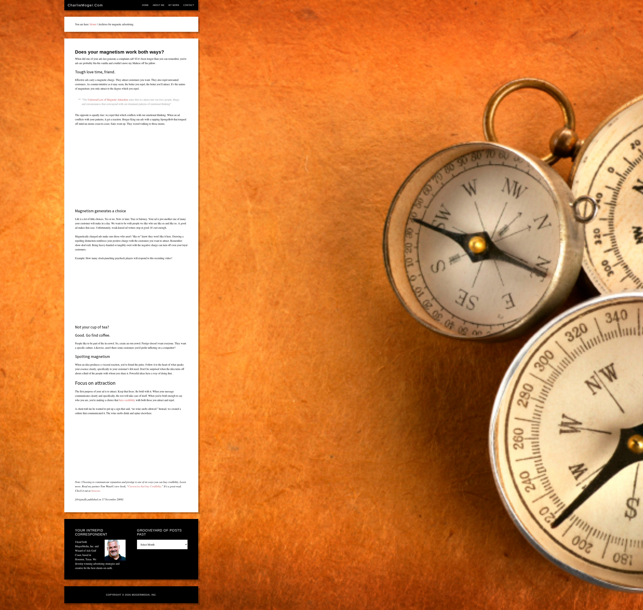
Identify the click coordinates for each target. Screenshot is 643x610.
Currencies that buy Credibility (144, 486)
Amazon (95, 490)
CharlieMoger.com (85, 5)
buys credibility (127, 400)
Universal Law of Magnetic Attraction (108, 99)
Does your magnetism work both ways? (119, 52)
